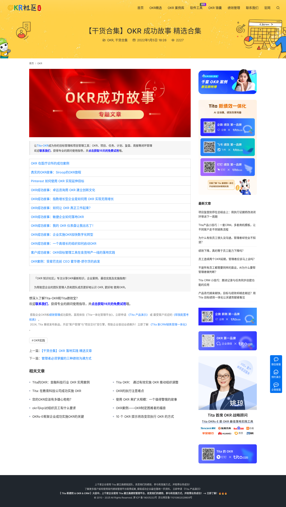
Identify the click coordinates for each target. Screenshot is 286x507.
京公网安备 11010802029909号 (175, 497)
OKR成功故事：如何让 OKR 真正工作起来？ (61, 208)
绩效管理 (234, 8)
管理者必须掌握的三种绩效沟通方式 (66, 358)
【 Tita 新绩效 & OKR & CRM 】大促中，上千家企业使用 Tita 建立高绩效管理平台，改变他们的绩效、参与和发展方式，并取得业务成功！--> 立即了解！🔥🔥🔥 (143, 493)
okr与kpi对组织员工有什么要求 (54, 408)
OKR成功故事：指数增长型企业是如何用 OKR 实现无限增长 (72, 199)
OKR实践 (39, 340)
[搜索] (278, 8)
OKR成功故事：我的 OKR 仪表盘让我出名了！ (63, 226)
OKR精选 (155, 8)
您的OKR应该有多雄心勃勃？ (52, 399)
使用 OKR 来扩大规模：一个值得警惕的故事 (146, 399)
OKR (110, 40)
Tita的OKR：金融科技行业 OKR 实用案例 (61, 382)
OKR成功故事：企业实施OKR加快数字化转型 (62, 234)
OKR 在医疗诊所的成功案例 (50, 163)
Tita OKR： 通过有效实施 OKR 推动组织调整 (147, 382)
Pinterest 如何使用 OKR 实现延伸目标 (57, 181)
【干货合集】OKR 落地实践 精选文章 (67, 351)
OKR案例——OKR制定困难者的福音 (141, 408)
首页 (140, 8)
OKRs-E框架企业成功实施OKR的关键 (58, 416)
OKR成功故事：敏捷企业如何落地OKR (57, 217)
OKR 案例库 (176, 8)
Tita (39, 145)
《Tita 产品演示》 (137, 314)
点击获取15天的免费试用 (104, 150)
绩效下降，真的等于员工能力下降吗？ (221, 250)
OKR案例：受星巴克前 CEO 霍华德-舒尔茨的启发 (65, 261)
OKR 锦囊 (215, 8)
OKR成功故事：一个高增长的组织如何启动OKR (63, 243)
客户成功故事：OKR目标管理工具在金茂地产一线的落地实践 (73, 252)
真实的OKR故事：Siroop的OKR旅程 (56, 172)
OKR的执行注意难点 (130, 391)
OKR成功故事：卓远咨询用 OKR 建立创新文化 (63, 190)
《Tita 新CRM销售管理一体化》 (168, 324)
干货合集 (121, 40)
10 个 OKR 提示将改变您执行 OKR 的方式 (145, 416)
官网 (267, 8)
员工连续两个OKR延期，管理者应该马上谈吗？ (227, 259)
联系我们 (252, 8)
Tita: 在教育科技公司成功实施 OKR (56, 391)
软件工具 (196, 8)
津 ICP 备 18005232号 (145, 497)
